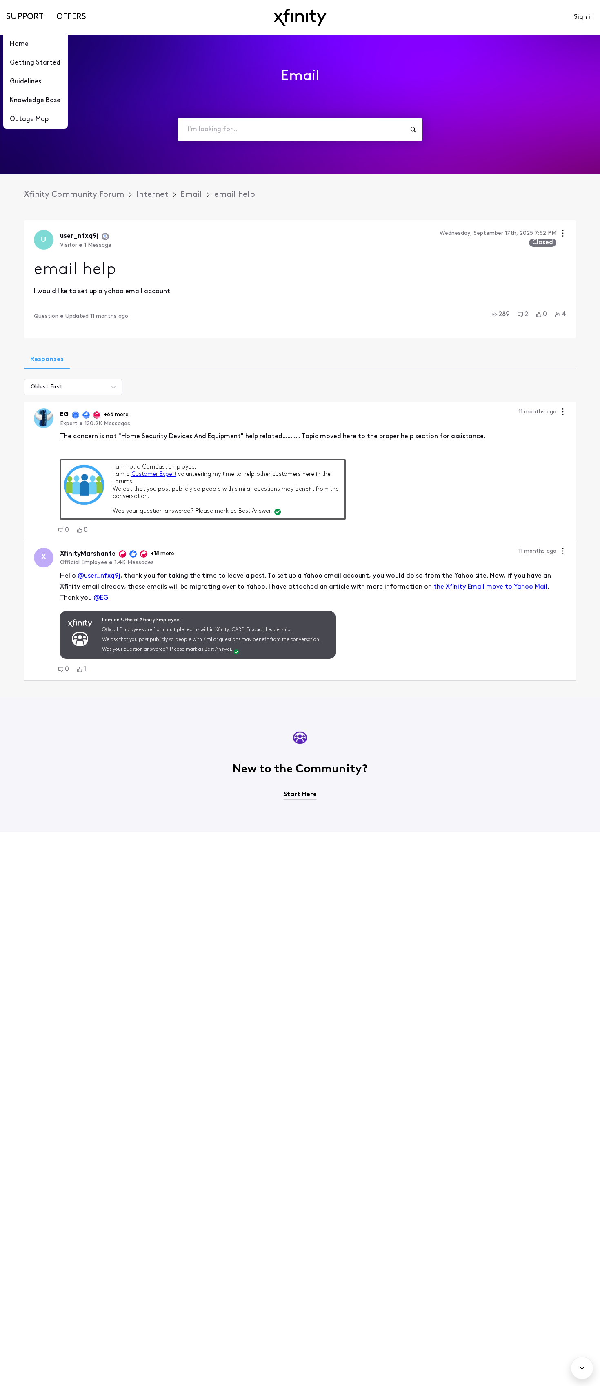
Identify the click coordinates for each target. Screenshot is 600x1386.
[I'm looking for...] (413, 129)
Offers (71, 17)
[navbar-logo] (300, 17)
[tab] (47, 360)
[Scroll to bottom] (582, 1368)
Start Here (300, 794)
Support (25, 17)
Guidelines (25, 81)
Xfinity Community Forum (74, 195)
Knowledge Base (35, 100)
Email (191, 195)
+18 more (162, 553)
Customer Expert (153, 474)
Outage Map (29, 119)
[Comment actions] (563, 412)
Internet (152, 195)
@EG (100, 598)
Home (19, 44)
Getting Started (35, 63)
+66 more (116, 414)
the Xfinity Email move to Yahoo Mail (490, 587)
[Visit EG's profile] (43, 418)
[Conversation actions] (563, 234)
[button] (501, 314)
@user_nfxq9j (99, 576)
